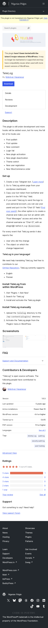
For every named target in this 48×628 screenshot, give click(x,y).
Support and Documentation (15, 361)
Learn (5, 549)
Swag (29, 562)
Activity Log (32, 436)
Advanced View (9, 453)
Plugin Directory (9, 11)
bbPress (7, 579)
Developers (7, 558)
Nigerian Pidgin (15, 594)
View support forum (11, 513)
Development (11, 106)
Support (8, 112)
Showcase (30, 528)
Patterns (29, 541)
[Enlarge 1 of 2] (19, 338)
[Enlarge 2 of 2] (42, 338)
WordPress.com (10, 570)
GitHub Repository (10, 268)
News (5, 532)
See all (43, 494)
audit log (41, 436)
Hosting (5, 537)
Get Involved (31, 549)
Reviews (9, 99)
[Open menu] (44, 3)
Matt (5, 574)
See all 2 (42, 430)
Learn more (38, 182)
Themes (28, 532)
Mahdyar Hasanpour (15, 77)
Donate (29, 558)
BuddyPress (9, 583)
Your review (7, 494)
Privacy (5, 541)
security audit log (38, 441)
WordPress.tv (9, 562)
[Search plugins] (28, 28)
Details (8, 93)
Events (28, 553)
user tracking (40, 446)
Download (8, 84)
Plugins (28, 537)
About (5, 528)
